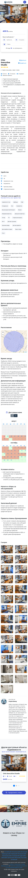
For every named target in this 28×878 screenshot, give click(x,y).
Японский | (18, 857)
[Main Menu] (24, 2)
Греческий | (11, 857)
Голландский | (16, 856)
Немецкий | (14, 854)
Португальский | (7, 856)
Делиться (23, 60)
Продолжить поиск (15, 793)
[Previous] (12, 415)
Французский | (6, 854)
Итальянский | (22, 854)
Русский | (24, 857)
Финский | (4, 857)
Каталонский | (16, 852)
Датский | (23, 856)
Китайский (14, 859)
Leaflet (25, 352)
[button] (26, 13)
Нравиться (22, 63)
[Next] (15, 415)
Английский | (8, 852)
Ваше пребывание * (8, 37)
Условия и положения (14, 864)
